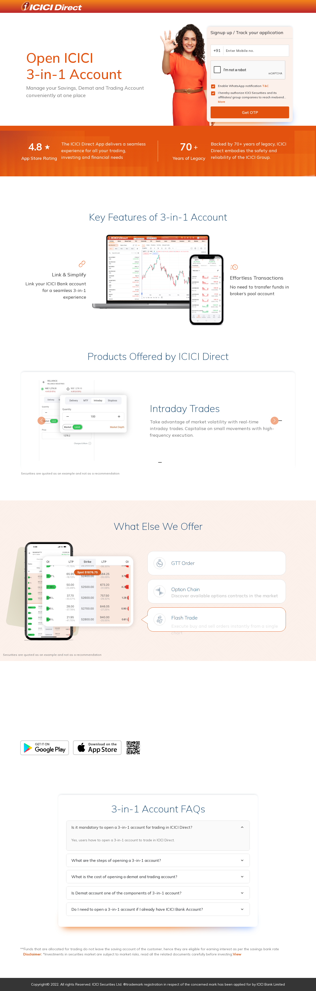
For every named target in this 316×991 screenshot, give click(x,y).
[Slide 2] (158, 462)
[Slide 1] (149, 462)
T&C (265, 86)
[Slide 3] (167, 462)
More (221, 101)
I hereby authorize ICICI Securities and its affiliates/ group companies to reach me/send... (252, 97)
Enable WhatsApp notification (243, 86)
